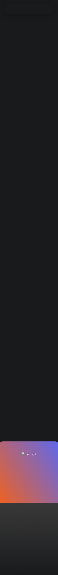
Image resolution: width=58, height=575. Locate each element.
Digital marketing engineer (26, 132)
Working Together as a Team (28, 387)
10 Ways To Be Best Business (28, 260)
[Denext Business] (17, 8)
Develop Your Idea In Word (26, 345)
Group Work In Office (22, 175)
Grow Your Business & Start (27, 47)
